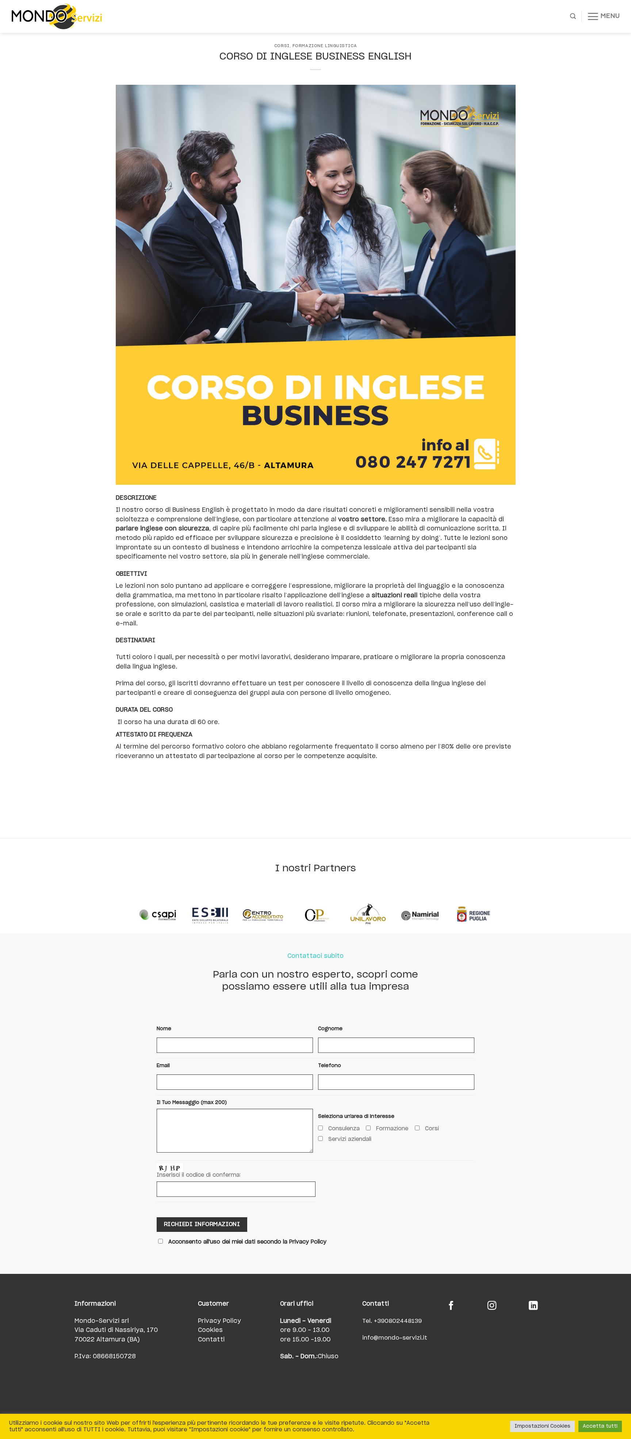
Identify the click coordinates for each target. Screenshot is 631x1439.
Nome (164, 1029)
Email (163, 1065)
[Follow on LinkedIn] (533, 1306)
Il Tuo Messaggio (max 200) (192, 1102)
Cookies (210, 1330)
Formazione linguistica (324, 46)
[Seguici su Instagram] (492, 1306)
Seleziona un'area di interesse (356, 1116)
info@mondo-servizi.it (394, 1338)
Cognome (330, 1029)
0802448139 (403, 1321)
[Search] (573, 16)
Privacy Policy (219, 1321)
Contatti (211, 1340)
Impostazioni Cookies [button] (542, 1426)
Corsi (282, 46)
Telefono (329, 1065)
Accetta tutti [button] (600, 1426)
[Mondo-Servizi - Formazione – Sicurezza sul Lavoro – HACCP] (66, 16)
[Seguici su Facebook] (451, 1306)
